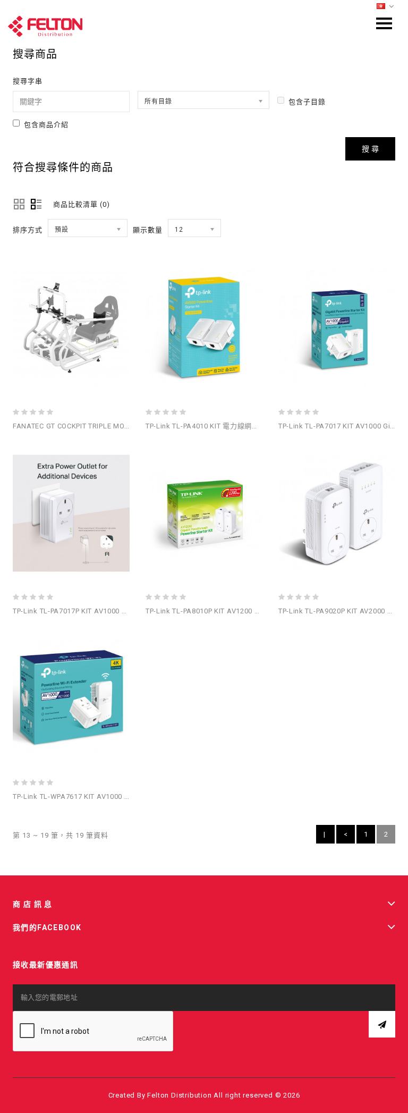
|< (326, 837)
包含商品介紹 (46, 125)
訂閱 (382, 1024)
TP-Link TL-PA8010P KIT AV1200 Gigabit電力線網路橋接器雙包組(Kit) (260, 611)
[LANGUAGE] (386, 7)
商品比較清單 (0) (81, 204)
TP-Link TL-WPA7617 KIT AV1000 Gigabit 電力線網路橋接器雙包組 (122, 796)
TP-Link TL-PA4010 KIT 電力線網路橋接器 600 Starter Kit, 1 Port (250, 426)
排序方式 (27, 230)
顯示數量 (148, 230)
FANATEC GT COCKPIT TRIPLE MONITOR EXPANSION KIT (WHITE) (121, 426)
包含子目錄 (307, 102)
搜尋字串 (27, 81)
